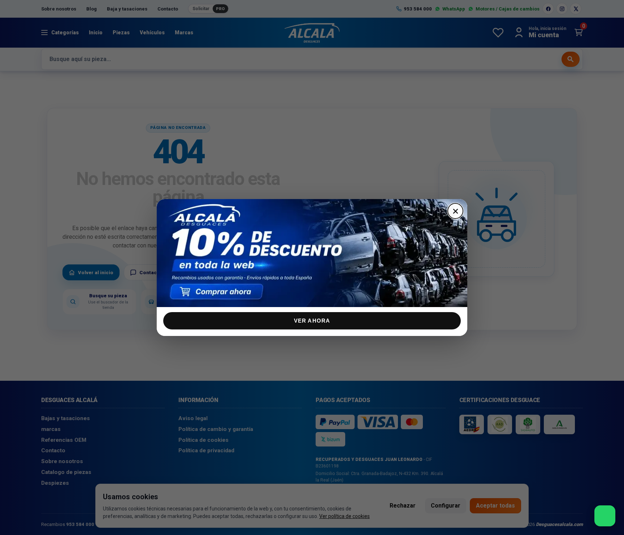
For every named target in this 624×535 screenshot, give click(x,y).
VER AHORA (312, 321)
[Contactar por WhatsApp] (604, 515)
